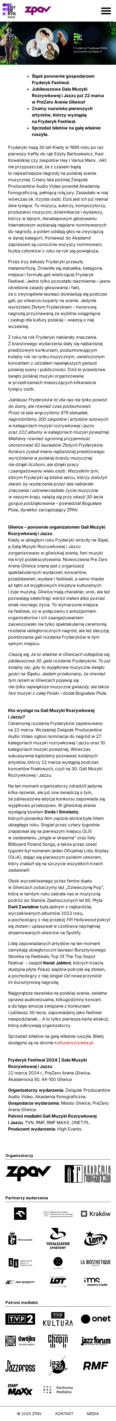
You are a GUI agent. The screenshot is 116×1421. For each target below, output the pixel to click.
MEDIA (93, 1413)
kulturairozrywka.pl (74, 1042)
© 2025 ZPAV (29, 1413)
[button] (106, 11)
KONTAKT (64, 1413)
